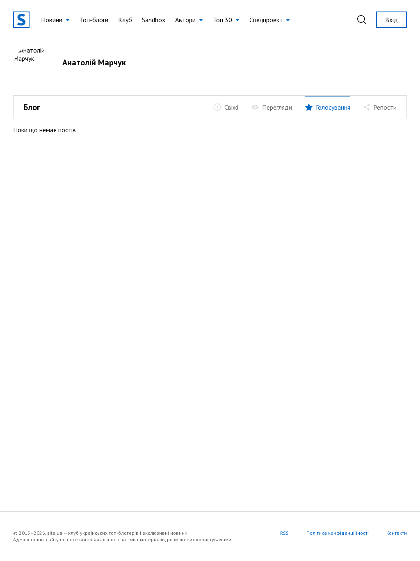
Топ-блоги (94, 20)
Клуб (125, 20)
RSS (284, 533)
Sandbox (153, 20)
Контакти (396, 533)
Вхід (391, 20)
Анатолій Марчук (94, 62)
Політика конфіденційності (337, 533)
